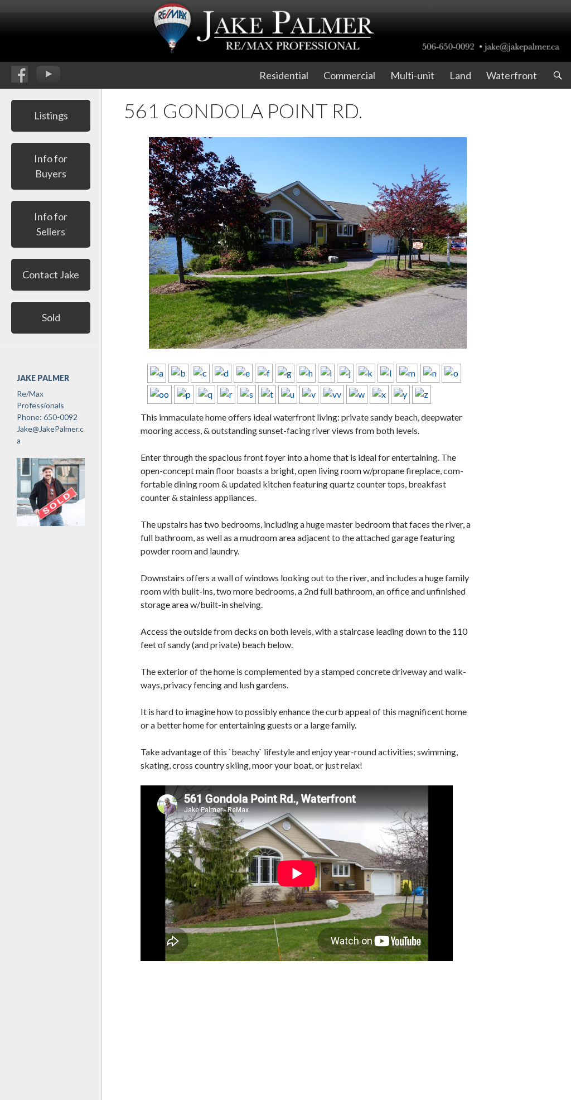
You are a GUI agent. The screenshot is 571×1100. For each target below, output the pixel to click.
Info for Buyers (50, 166)
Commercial (349, 75)
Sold (51, 317)
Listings (51, 115)
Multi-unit (412, 75)
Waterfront (511, 75)
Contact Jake (50, 274)
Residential (283, 75)
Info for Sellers (50, 224)
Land (460, 75)
